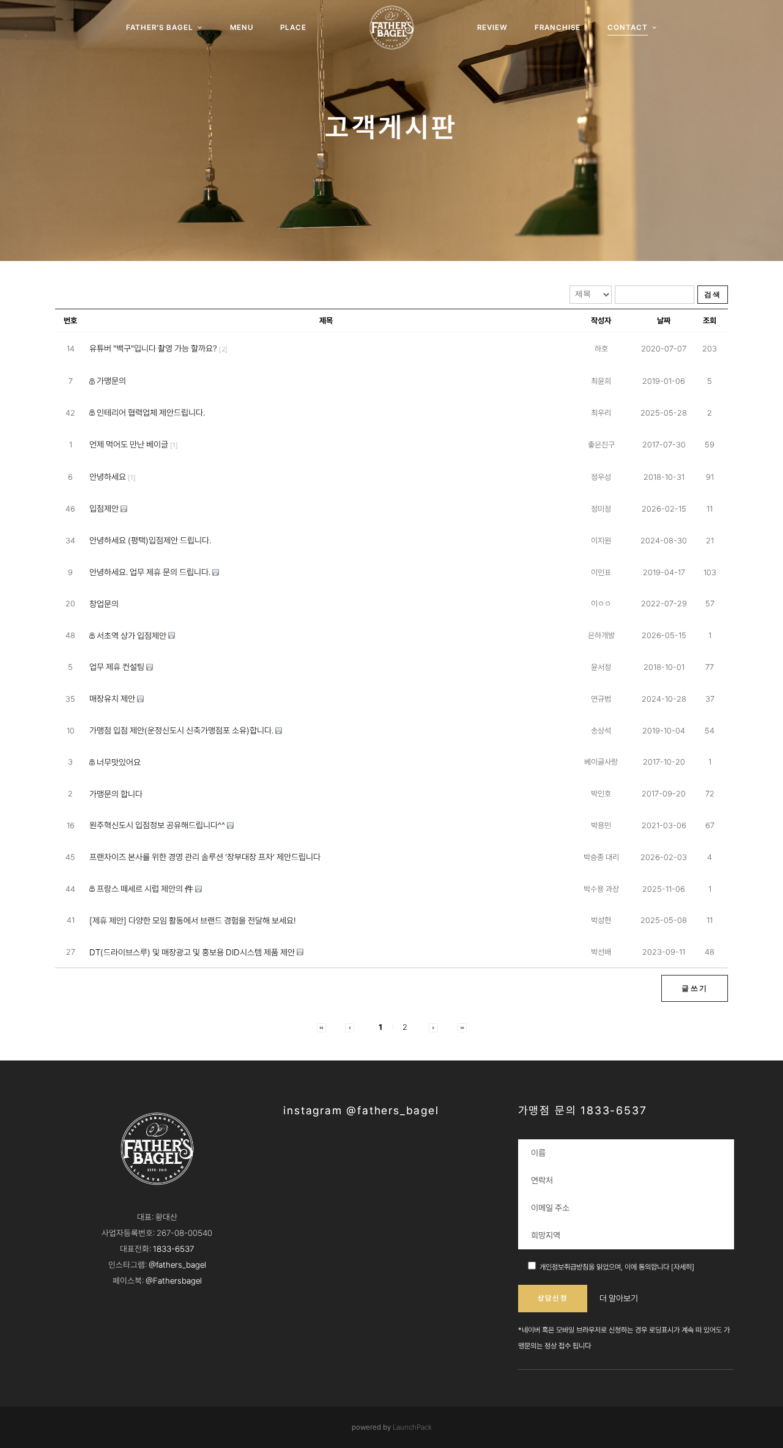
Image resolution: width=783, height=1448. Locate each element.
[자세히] (682, 1267)
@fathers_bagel (177, 1265)
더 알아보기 (618, 1298)
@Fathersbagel (174, 1280)
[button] (321, 1027)
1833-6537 (173, 1249)
